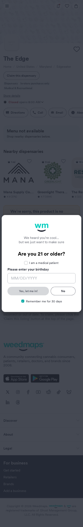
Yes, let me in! (28, 291)
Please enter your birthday (28, 269)
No (63, 291)
